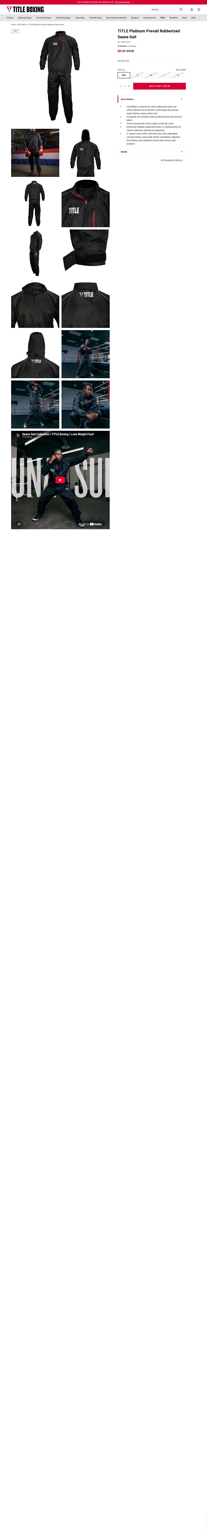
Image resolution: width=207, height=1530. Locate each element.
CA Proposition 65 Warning (172, 160)
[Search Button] (181, 9)
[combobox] (168, 9)
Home (13, 25)
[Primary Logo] (25, 9)
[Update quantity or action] (77, 2)
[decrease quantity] (121, 86)
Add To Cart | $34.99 (159, 86)
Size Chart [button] (181, 70)
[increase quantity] (128, 86)
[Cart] (198, 9)
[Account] (191, 9)
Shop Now (64, 2)
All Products (22, 25)
